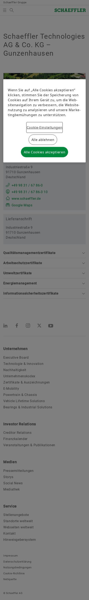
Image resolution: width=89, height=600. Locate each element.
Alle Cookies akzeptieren (44, 152)
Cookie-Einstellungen (45, 127)
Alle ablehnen (42, 139)
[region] (44, 120)
